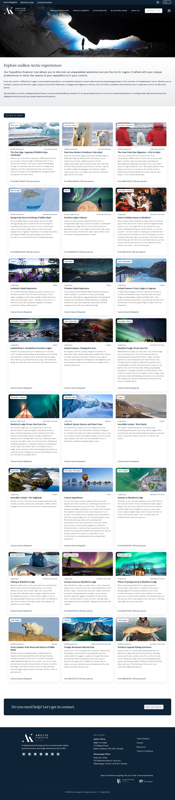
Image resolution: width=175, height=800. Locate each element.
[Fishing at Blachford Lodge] (34, 583)
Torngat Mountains (44, 2)
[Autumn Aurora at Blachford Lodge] (87, 583)
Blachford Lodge (27, 2)
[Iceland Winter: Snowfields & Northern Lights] (34, 354)
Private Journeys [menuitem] (81, 11)
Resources (141, 747)
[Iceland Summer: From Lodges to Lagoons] (141, 286)
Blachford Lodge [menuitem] (119, 11)
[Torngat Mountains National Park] (87, 649)
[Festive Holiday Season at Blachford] (141, 221)
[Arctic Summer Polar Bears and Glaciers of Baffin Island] (34, 649)
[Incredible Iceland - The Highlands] (34, 508)
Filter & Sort (14, 115)
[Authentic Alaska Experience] (34, 286)
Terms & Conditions (145, 751)
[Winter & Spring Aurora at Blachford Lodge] (141, 583)
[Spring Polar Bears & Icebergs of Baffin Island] (34, 221)
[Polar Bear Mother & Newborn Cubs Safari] (87, 153)
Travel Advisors (143, 738)
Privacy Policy (105, 792)
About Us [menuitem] (135, 11)
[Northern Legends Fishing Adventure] (141, 649)
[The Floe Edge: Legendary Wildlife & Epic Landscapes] (34, 153)
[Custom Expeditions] (87, 508)
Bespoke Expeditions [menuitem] (59, 11)
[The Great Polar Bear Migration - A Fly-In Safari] (141, 153)
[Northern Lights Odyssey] (87, 221)
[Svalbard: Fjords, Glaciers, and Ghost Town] (87, 429)
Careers (140, 743)
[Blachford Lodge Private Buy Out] (141, 354)
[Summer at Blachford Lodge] (141, 508)
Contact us (153, 11)
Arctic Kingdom (10, 2)
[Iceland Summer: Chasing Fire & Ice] (87, 354)
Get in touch (154, 707)
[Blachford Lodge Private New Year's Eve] (34, 429)
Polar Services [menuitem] (100, 11)
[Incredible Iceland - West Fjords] (141, 429)
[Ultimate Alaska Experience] (87, 286)
